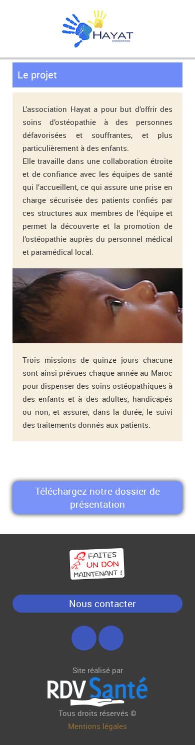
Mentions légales (97, 726)
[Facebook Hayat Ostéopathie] (84, 640)
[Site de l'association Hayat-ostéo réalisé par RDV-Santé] (98, 691)
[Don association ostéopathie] (97, 563)
